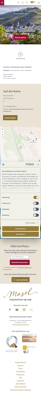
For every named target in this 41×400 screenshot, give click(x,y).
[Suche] (27, 2)
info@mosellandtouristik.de (20, 324)
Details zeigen (30, 223)
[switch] (36, 203)
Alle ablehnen (20, 234)
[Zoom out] (2, 132)
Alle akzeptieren (20, 228)
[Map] (20, 146)
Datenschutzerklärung (25, 267)
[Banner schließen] (38, 164)
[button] (2, 2)
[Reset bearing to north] (2, 134)
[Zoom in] (2, 129)
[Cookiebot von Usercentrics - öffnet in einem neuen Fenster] (26, 164)
